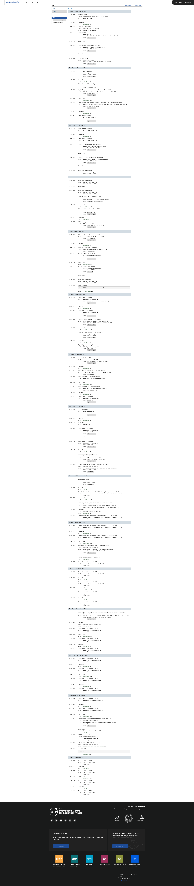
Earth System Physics (105, 864)
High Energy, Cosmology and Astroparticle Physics (59, 865)
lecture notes (92, 37)
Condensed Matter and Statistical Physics (74, 865)
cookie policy (83, 877)
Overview (55, 8)
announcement (58, 22)
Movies (90, 201)
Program (54, 11)
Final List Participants (60, 20)
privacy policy (72, 877)
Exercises (91, 484)
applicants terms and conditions (57, 877)
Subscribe (61, 846)
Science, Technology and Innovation (135, 865)
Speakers (55, 13)
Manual (91, 271)
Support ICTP (120, 846)
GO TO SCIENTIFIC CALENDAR (183, 2)
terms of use (93, 877)
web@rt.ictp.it (123, 880)
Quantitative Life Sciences (120, 864)
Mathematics (89, 864)
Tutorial (91, 471)
